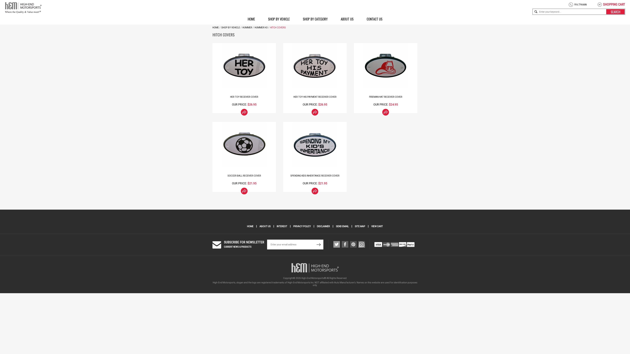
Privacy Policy (302, 226)
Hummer (247, 27)
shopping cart (614, 4)
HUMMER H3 (261, 27)
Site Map (360, 226)
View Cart (377, 226)
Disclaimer (323, 226)
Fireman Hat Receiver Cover (385, 97)
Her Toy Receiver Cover (244, 97)
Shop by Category (315, 19)
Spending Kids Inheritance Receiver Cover (314, 175)
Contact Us (374, 19)
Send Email (342, 226)
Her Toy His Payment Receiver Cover (315, 97)
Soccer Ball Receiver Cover (244, 175)
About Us (347, 19)
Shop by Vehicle (279, 19)
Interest (282, 226)
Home (251, 19)
